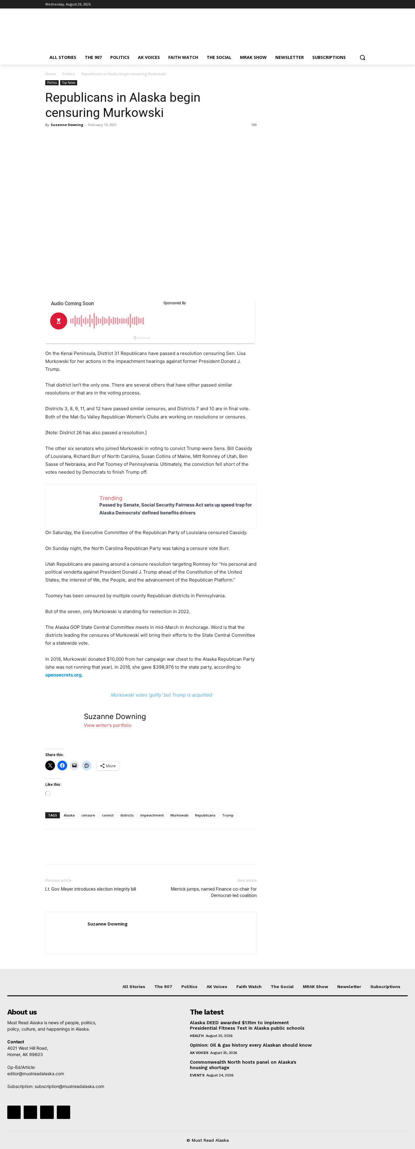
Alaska (69, 815)
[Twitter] (349, 4)
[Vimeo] (357, 4)
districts (127, 815)
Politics (69, 74)
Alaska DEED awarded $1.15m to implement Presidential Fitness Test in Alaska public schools (247, 1025)
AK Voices (199, 1053)
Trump (228, 815)
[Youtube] (366, 4)
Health (197, 1036)
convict (108, 815)
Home (50, 74)
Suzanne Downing (67, 124)
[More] (107, 138)
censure (88, 815)
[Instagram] (341, 4)
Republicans (205, 815)
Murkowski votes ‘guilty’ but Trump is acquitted (161, 695)
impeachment (152, 815)
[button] (362, 57)
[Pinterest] (79, 138)
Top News (68, 82)
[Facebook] (332, 4)
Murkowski (179, 815)
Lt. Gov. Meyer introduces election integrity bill (90, 889)
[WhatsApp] (93, 138)
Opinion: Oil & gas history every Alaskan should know (251, 1045)
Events (197, 1075)
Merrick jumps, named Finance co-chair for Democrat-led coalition (214, 892)
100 (254, 124)
